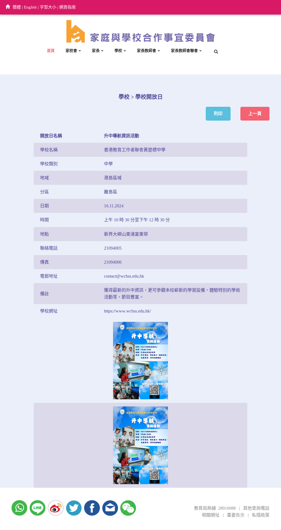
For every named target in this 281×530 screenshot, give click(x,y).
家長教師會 (146, 50)
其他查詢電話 (256, 508)
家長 (96, 50)
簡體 (17, 7)
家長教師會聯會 (184, 50)
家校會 (71, 50)
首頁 (51, 50)
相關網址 (211, 515)
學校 (118, 50)
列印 (218, 113)
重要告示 (236, 515)
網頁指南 (67, 7)
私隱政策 (260, 515)
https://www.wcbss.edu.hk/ (127, 311)
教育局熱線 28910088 (215, 508)
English (30, 7)
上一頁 (255, 113)
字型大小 (48, 7)
